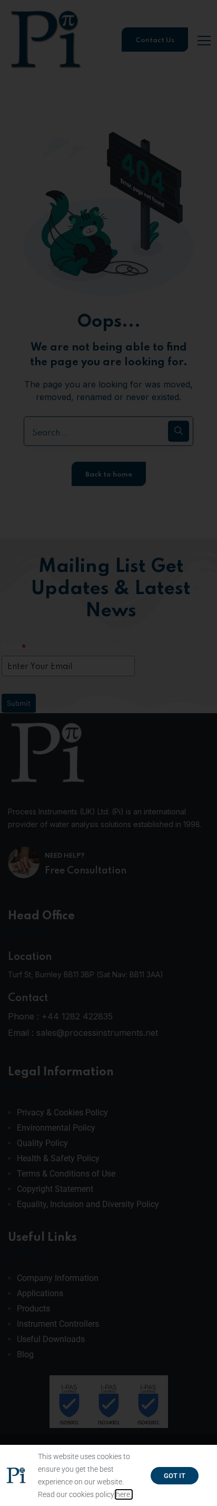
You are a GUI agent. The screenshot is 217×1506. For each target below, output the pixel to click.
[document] (108, 753)
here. (124, 1494)
